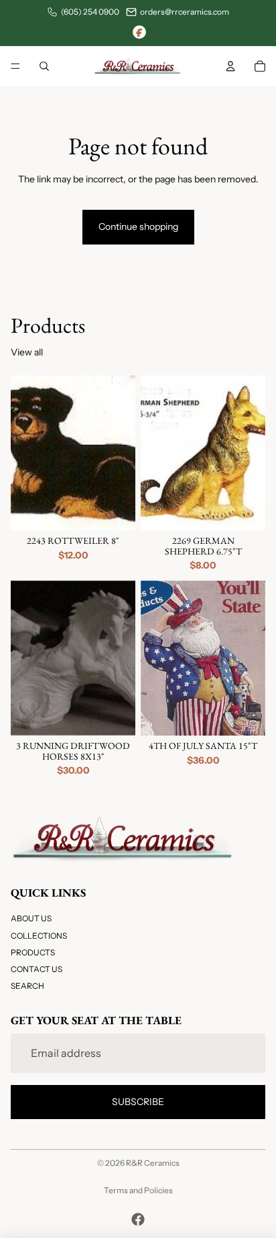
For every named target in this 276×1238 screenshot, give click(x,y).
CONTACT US (36, 969)
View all (27, 352)
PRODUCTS (33, 952)
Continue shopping (138, 226)
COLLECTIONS (39, 936)
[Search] (44, 66)
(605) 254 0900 (90, 12)
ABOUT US (31, 919)
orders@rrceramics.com (184, 12)
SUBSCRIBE (138, 1102)
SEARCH (27, 986)
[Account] (230, 66)
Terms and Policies (138, 1190)
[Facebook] (139, 32)
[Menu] (15, 66)
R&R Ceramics (153, 1163)
